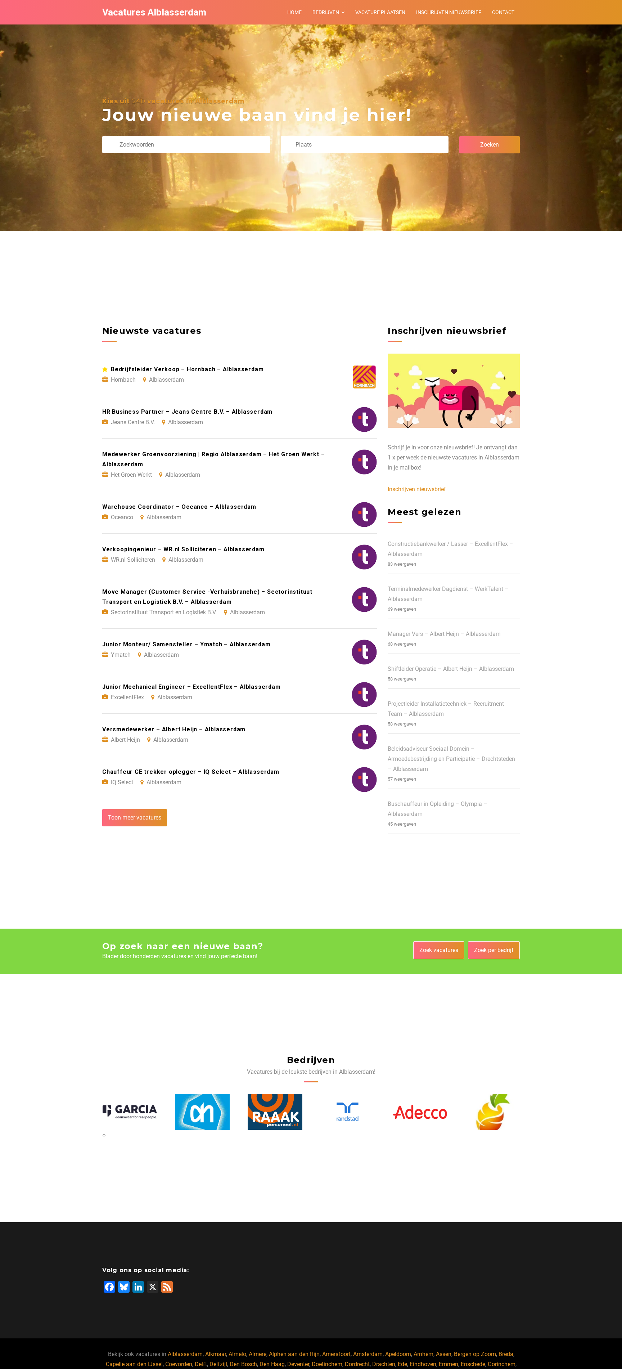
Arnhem (423, 1354)
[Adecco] (347, 1111)
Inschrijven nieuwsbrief (448, 12)
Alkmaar (215, 1354)
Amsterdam (368, 1354)
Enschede (473, 1364)
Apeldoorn (398, 1354)
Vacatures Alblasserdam (154, 12)
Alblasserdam (185, 1354)
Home (294, 12)
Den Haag (272, 1364)
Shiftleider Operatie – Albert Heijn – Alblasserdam (451, 668)
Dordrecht (357, 1364)
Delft (201, 1364)
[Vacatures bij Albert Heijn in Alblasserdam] (129, 1112)
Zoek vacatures (438, 950)
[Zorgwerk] (492, 1112)
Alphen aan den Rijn (294, 1354)
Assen (443, 1354)
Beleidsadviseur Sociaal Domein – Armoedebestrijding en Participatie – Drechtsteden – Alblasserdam (451, 758)
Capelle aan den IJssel (134, 1364)
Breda (506, 1354)
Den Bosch (243, 1364)
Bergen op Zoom (475, 1354)
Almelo (237, 1354)
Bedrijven (325, 12)
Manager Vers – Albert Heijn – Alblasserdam (444, 633)
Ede (402, 1364)
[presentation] (103, 1135)
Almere (257, 1354)
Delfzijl (218, 1364)
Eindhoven (423, 1364)
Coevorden (178, 1364)
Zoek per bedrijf (494, 950)
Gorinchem (501, 1364)
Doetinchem (327, 1364)
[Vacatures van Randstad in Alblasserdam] (275, 1111)
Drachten (383, 1364)
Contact (503, 12)
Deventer (298, 1364)
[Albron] (420, 1112)
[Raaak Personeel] (202, 1112)
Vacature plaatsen (380, 12)
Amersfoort (336, 1354)
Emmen (448, 1364)
